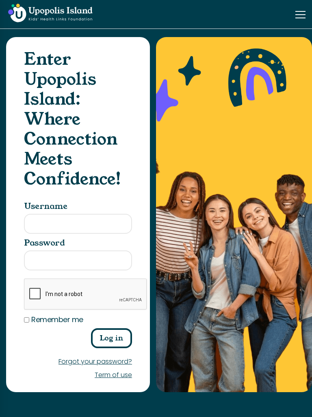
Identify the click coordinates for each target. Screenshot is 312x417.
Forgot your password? (95, 361)
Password (44, 243)
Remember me (57, 319)
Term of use (113, 375)
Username (45, 206)
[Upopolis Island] (53, 14)
